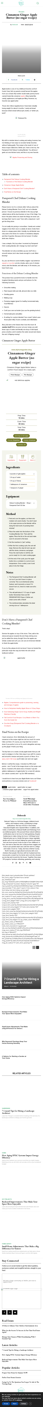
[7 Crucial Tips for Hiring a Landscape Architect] (21, 966)
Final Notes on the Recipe (12, 192)
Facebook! (33, 781)
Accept (6, 1403)
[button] (34, 474)
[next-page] (37, 947)
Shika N (6, 986)
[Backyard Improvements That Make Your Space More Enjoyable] (35, 1013)
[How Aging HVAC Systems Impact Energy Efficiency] (35, 998)
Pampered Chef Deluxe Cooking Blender (17, 179)
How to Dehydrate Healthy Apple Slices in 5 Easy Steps (22, 708)
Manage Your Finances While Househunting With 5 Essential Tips (19, 1338)
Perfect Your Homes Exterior (11, 1377)
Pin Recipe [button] (28, 375)
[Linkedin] (19, 862)
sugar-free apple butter (31, 789)
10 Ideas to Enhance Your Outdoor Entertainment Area (20, 1326)
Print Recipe (15, 375)
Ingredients (11, 460)
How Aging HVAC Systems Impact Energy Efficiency (14, 998)
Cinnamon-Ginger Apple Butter (14, 185)
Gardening (6, 1108)
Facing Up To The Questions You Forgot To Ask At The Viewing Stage (20, 1383)
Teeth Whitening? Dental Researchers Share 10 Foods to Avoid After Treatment (31, 802)
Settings (23, 1403)
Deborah (15, 24)
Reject (14, 1403)
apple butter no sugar (24, 787)
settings (19, 1400)
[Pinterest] (23, 862)
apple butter (12, 787)
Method (33, 460)
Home (4, 1152)
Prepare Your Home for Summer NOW (15, 1373)
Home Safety (6, 1243)
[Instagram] (16, 862)
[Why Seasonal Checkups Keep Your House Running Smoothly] (35, 1042)
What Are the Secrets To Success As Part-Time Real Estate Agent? (21, 1331)
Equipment (22, 460)
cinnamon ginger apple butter (12, 789)
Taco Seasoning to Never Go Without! (9, 800)
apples (23, 96)
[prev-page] (33, 947)
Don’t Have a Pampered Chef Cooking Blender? (19, 188)
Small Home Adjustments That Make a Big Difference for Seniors (15, 1027)
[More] (34, 80)
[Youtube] (30, 862)
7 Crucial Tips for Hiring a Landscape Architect (21, 980)
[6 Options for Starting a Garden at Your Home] (35, 1057)
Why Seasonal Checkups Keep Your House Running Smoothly (14, 1042)
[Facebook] (13, 862)
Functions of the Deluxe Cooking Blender (19, 182)
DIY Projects (7, 1199)
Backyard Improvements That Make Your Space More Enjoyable (14, 1013)
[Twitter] (27, 862)
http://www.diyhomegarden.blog (21, 818)
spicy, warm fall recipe (9, 759)
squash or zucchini (8, 263)
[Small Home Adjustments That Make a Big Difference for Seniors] (35, 1027)
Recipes (21, 12)
